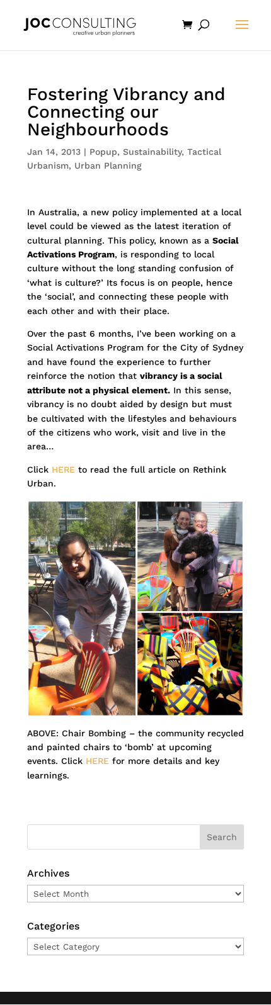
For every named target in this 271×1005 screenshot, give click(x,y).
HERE (63, 469)
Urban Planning (108, 165)
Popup (103, 152)
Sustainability (152, 152)
